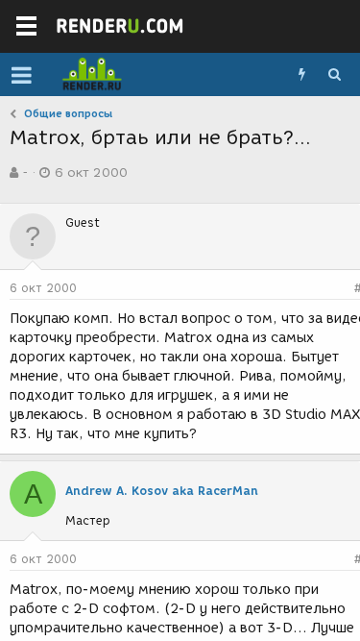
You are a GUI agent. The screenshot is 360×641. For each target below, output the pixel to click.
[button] (21, 75)
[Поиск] (334, 75)
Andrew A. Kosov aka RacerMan (161, 490)
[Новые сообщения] (301, 75)
